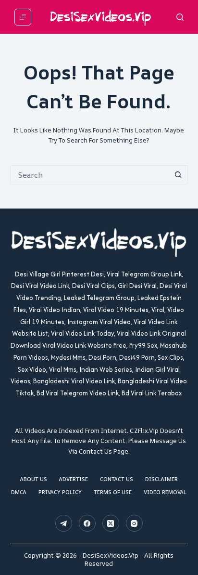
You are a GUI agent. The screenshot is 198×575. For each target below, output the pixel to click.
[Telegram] (63, 523)
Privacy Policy (60, 492)
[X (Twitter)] (110, 523)
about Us (33, 479)
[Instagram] (134, 523)
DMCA (18, 492)
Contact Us (116, 479)
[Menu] (22, 17)
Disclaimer (161, 479)
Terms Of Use (113, 492)
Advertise (73, 479)
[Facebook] (87, 523)
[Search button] (177, 174)
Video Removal (165, 492)
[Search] (180, 17)
